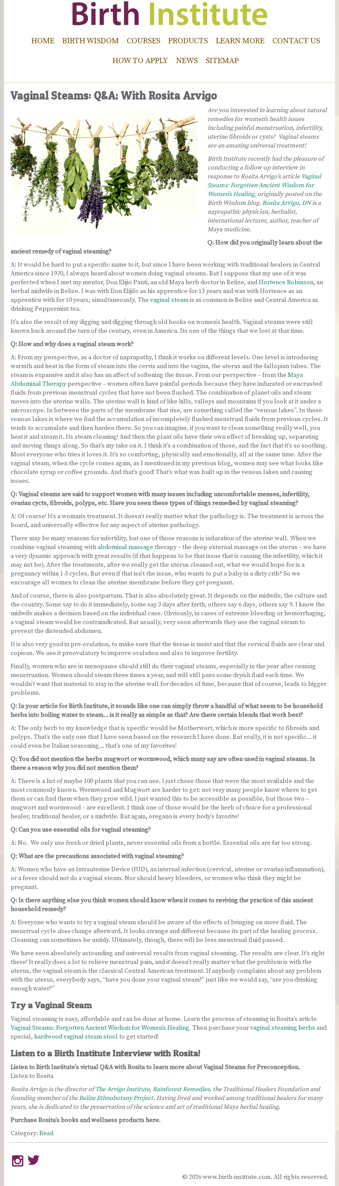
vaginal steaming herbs (282, 1028)
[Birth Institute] (169, 22)
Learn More (240, 41)
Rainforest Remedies (181, 1089)
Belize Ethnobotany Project (116, 1098)
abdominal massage (125, 547)
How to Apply (140, 61)
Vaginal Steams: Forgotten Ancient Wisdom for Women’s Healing (264, 185)
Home (42, 41)
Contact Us (296, 41)
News (187, 61)
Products (188, 41)
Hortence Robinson (286, 282)
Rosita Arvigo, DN (286, 203)
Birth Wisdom (90, 41)
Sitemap (222, 61)
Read (46, 1133)
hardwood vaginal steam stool (76, 1037)
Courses (143, 41)
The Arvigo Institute (122, 1089)
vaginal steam (169, 300)
